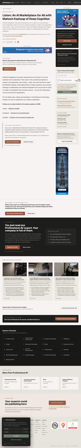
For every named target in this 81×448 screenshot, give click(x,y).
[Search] (65, 2)
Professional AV (8, 11)
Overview (16, 2)
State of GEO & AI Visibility (64, 105)
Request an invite (9, 69)
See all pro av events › (62, 126)
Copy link (10, 42)
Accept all (16, 436)
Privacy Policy (53, 445)
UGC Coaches (38, 428)
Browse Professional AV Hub (69, 308)
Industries (36, 2)
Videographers (38, 426)
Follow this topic (67, 92)
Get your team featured (13, 142)
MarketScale (22, 34)
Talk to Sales (44, 426)
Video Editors (37, 424)
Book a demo (67, 41)
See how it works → (61, 64)
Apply (36, 432)
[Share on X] (15, 42)
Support (43, 434)
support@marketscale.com (63, 89)
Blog (57, 2)
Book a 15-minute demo (57, 402)
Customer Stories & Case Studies (13, 36)
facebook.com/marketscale (20, 113)
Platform (23, 2)
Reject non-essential (16, 439)
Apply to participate (67, 141)
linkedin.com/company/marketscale (22, 117)
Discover (29, 2)
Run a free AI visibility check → (15, 213)
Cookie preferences (74, 445)
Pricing (53, 2)
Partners (43, 430)
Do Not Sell (67, 445)
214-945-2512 (69, 87)
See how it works (28, 142)
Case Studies (30, 424)
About (61, 2)
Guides (36, 430)
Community (45, 2)
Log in (69, 2)
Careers (43, 428)
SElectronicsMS (14, 109)
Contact (43, 424)
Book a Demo (44, 432)
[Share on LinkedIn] (18, 42)
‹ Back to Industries (7, 8)
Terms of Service (60, 445)
